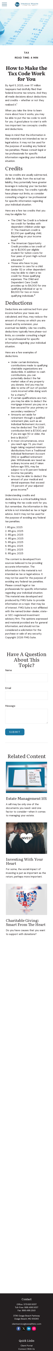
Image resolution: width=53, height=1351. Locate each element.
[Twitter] (24, 1329)
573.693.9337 (30, 1304)
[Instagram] (34, 1329)
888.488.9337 (31, 1307)
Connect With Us (26, 1349)
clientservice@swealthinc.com (26, 1324)
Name (8, 670)
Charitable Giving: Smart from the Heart (25, 922)
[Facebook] (18, 1329)
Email (8, 688)
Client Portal (27, 1345)
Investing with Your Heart (24, 861)
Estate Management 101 (26, 798)
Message (10, 705)
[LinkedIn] (29, 1329)
